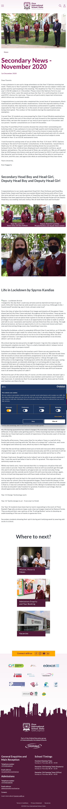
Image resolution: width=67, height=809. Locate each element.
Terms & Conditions (22, 803)
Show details (58, 416)
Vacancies (48, 803)
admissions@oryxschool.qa (10, 788)
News (6, 52)
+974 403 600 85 (7, 782)
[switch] (25, 410)
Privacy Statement (36, 803)
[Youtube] (44, 653)
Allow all (54, 421)
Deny (33, 421)
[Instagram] (40, 653)
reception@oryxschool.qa (10, 772)
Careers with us (19, 796)
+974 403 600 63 (7, 766)
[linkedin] (48, 653)
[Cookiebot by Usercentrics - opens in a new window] (58, 387)
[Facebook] (36, 653)
